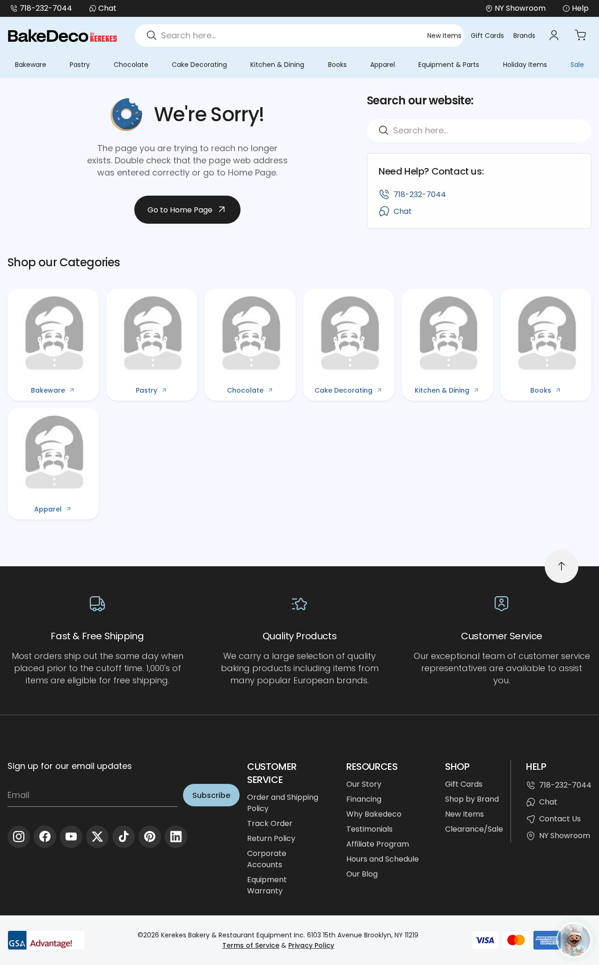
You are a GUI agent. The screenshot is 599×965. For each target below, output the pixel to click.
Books (337, 64)
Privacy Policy (311, 945)
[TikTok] (123, 837)
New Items (444, 35)
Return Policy (271, 838)
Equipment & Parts (448, 64)
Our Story (363, 784)
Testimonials (369, 829)
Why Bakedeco (374, 814)
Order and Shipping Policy (282, 803)
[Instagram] (18, 837)
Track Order (269, 823)
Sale (577, 64)
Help (580, 8)
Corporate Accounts (266, 859)
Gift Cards (487, 35)
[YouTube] (71, 837)
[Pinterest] (150, 837)
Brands (524, 35)
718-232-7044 (46, 8)
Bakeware (30, 64)
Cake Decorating (199, 64)
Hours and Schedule (382, 859)
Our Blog (362, 874)
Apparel (382, 64)
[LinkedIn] (176, 837)
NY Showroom (564, 835)
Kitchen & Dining (277, 64)
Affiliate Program (377, 844)
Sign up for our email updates (69, 766)
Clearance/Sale (474, 829)
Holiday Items (525, 64)
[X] (97, 837)
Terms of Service (250, 945)
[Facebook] (45, 837)
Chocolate (131, 64)
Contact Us (560, 818)
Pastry (80, 64)
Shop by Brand (472, 799)
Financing (363, 799)
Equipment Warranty (267, 885)
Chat (107, 8)
